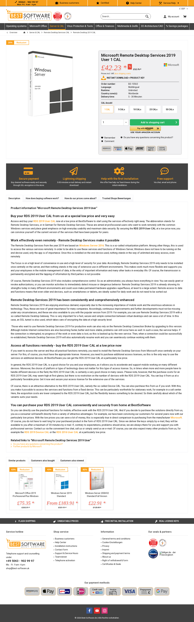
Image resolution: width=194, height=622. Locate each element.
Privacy (105, 546)
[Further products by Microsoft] (171, 64)
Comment (109, 141)
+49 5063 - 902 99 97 (20, 561)
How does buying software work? (42, 198)
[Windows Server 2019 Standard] (61, 479)
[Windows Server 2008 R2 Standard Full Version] (97, 479)
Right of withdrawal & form (115, 560)
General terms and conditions (116, 538)
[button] (145, 129)
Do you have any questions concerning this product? (148, 137)
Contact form (61, 549)
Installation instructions (66, 546)
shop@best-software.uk (17, 568)
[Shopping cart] (185, 16)
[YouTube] (97, 611)
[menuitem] (185, 16)
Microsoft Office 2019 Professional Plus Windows (25, 494)
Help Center (136, 3)
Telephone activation (65, 560)
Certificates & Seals (111, 564)
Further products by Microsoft (27, 446)
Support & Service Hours (66, 553)
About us (106, 557)
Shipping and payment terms (116, 553)
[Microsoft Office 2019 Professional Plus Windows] (25, 479)
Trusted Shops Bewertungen (116, 198)
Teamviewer (61, 557)
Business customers (69, 3)
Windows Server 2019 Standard (61, 494)
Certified (105, 3)
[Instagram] (105, 611)
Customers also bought (43, 460)
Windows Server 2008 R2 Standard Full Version (97, 494)
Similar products (16, 460)
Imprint (105, 549)
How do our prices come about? (81, 198)
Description (14, 198)
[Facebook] (89, 611)
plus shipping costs (123, 74)
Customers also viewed (72, 460)
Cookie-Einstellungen (112, 542)
